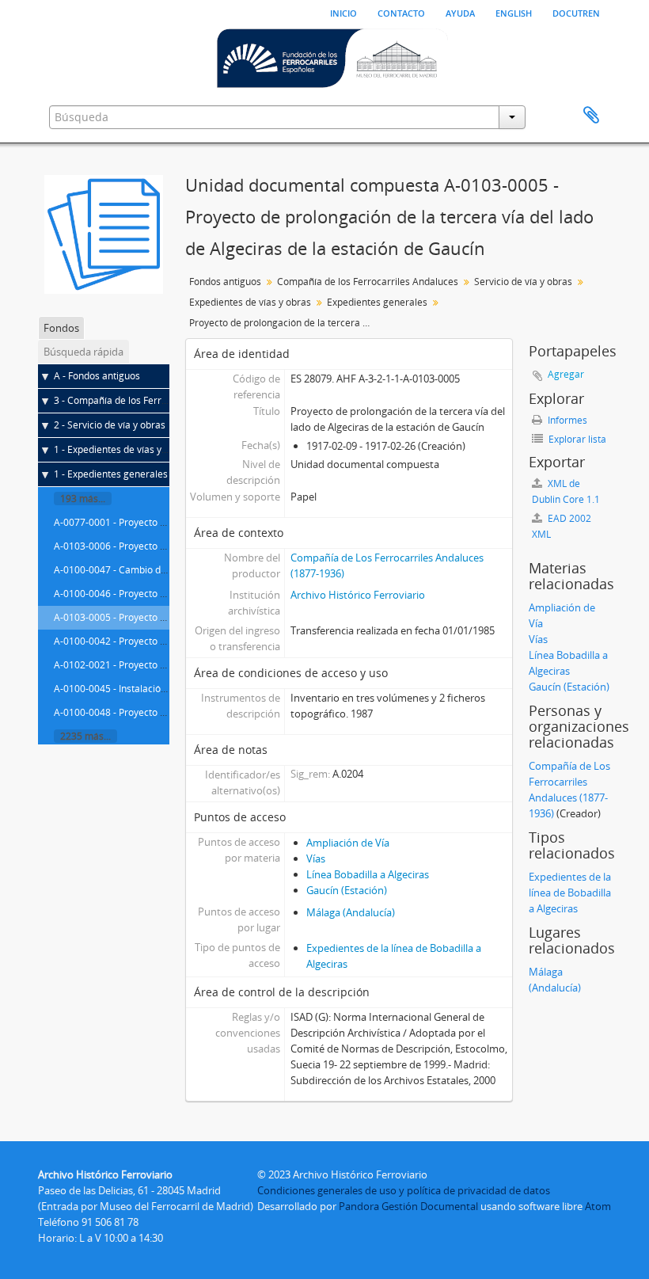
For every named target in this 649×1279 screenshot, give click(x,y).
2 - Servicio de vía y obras (109, 425)
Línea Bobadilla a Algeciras (367, 874)
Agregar (566, 374)
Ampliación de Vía (347, 843)
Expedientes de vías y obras (250, 302)
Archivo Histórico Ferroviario (357, 595)
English (513, 12)
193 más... (82, 498)
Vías (315, 858)
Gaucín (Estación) (346, 890)
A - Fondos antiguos (97, 376)
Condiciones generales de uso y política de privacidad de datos (403, 1190)
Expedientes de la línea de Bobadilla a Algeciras (570, 892)
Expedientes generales (377, 302)
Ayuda (460, 12)
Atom (598, 1206)
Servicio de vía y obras (523, 281)
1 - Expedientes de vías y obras (121, 449)
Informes (566, 420)
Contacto (401, 12)
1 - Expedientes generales (111, 474)
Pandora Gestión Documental (408, 1206)
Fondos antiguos (225, 281)
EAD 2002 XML (561, 526)
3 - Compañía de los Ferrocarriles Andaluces (151, 400)
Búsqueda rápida (83, 351)
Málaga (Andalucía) (350, 912)
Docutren (576, 12)
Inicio (343, 12)
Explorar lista (576, 439)
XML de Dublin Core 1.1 (566, 491)
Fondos (61, 328)
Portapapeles (591, 115)
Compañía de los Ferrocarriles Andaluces (367, 281)
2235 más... (85, 736)
